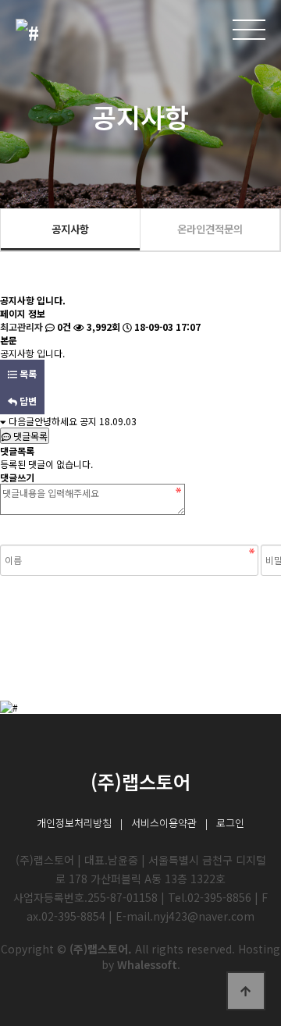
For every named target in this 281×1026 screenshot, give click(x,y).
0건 (63, 326)
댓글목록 (29, 435)
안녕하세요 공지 (65, 421)
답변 (27, 400)
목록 (27, 373)
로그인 (230, 822)
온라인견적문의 (210, 228)
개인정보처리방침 (74, 822)
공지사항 (70, 228)
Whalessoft (147, 964)
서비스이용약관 (164, 822)
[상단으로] (245, 990)
